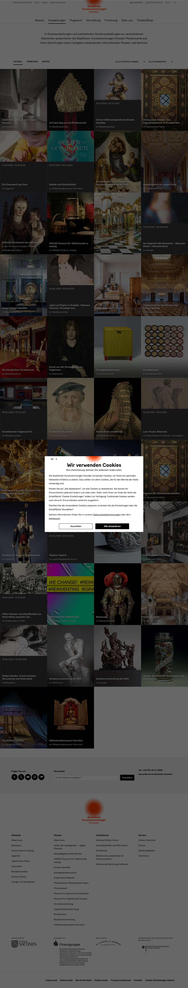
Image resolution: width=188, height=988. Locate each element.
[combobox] (54, 459)
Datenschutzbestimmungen (106, 514)
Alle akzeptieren (112, 526)
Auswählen (75, 526)
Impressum (54, 518)
